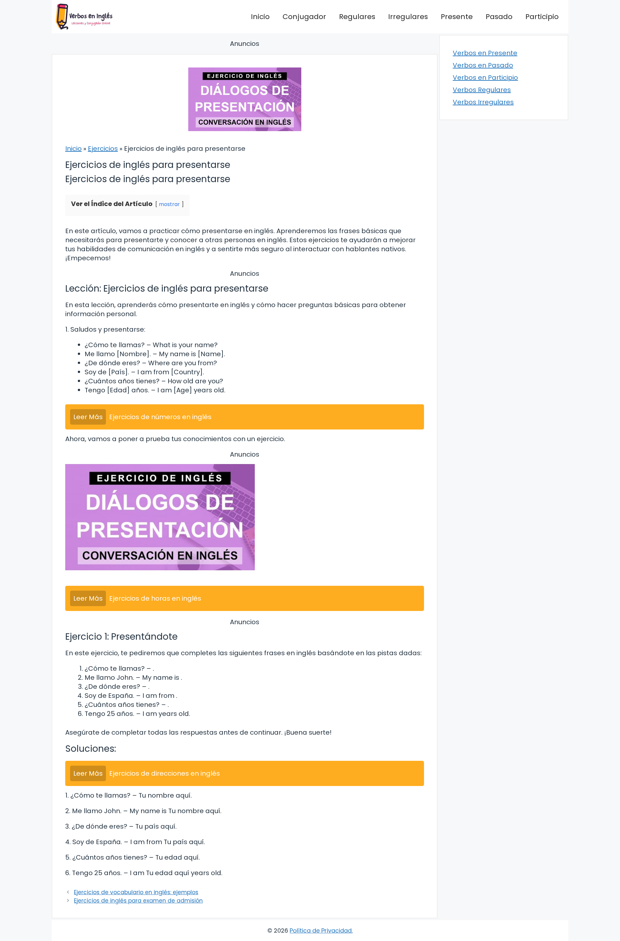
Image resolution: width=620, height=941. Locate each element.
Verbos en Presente (485, 52)
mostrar (169, 204)
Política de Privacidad (321, 930)
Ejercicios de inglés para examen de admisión (138, 901)
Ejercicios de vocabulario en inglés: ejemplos (136, 892)
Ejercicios (103, 148)
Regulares (357, 17)
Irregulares (408, 17)
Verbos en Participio (485, 77)
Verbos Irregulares (483, 102)
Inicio (260, 17)
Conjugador (304, 17)
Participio (542, 17)
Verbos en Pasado (483, 65)
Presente (457, 17)
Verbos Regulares (482, 89)
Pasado (499, 17)
